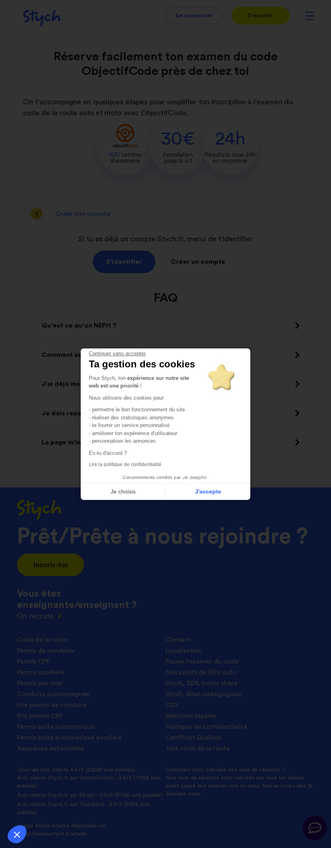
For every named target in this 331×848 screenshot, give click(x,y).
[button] (17, 834)
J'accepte (208, 491)
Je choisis (123, 491)
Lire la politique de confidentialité (125, 464)
